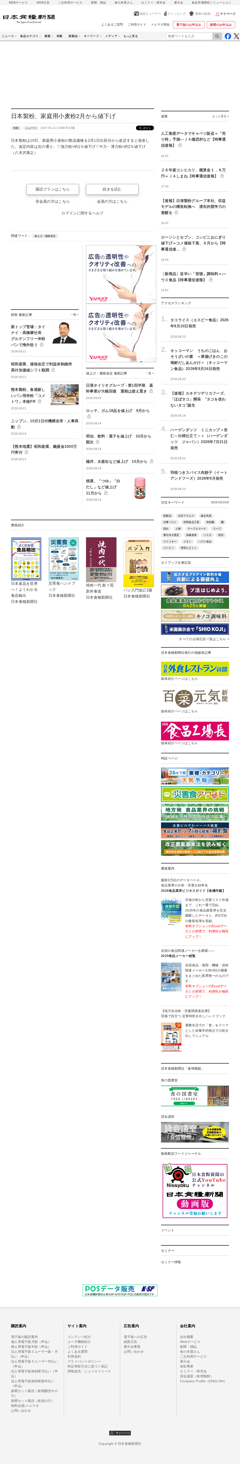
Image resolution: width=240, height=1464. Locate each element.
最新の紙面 (203, 13)
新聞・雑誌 (98, 2)
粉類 (16, 128)
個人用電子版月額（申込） (31, 1342)
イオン (187, 541)
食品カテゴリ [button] (29, 36)
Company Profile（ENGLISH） (203, 1381)
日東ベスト (169, 522)
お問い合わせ (21, 1410)
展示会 (178, 2)
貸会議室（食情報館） (197, 1376)
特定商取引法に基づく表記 (88, 1366)
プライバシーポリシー (84, 1361)
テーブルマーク (197, 528)
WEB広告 (43, 2)
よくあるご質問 (112, 24)
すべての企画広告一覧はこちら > (204, 639)
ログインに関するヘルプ (82, 213)
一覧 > (75, 314)
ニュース (31, 128)
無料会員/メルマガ (25, 1406)
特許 (221, 535)
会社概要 (186, 1337)
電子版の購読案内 (24, 1337)
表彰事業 (186, 1366)
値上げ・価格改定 (45, 236)
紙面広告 (130, 1342)
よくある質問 (78, 1351)
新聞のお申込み (221, 24)
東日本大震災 (171, 535)
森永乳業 (206, 515)
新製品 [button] (73, 36)
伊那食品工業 (191, 522)
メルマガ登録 (160, 24)
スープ (217, 528)
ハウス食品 (204, 541)
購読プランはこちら (53, 189)
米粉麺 (210, 522)
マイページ (121, 1433)
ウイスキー (169, 541)
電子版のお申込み (188, 24)
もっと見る (131, 36)
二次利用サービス (70, 2)
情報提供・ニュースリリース (89, 1371)
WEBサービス (18, 2)
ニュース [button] (8, 36)
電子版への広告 (135, 1337)
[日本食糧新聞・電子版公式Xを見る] (236, 36)
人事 (178, 528)
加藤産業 (191, 535)
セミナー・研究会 (153, 2)
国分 (166, 528)
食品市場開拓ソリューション (211, 2)
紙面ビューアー (150, 13)
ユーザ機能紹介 (79, 1342)
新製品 (167, 515)
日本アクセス (186, 515)
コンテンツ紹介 (79, 1337)
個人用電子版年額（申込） (31, 1346)
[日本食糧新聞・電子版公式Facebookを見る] (228, 36)
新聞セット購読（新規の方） (33, 1401)
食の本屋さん (124, 2)
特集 (60, 36)
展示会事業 (132, 1346)
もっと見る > (220, 116)
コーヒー (168, 547)
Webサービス (190, 1342)
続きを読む (112, 189)
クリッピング (176, 13)
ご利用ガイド (137, 24)
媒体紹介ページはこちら (179, 678)
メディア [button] (111, 36)
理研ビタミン (189, 547)
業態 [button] (48, 36)
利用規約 (74, 1356)
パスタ (207, 535)
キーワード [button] (91, 36)
